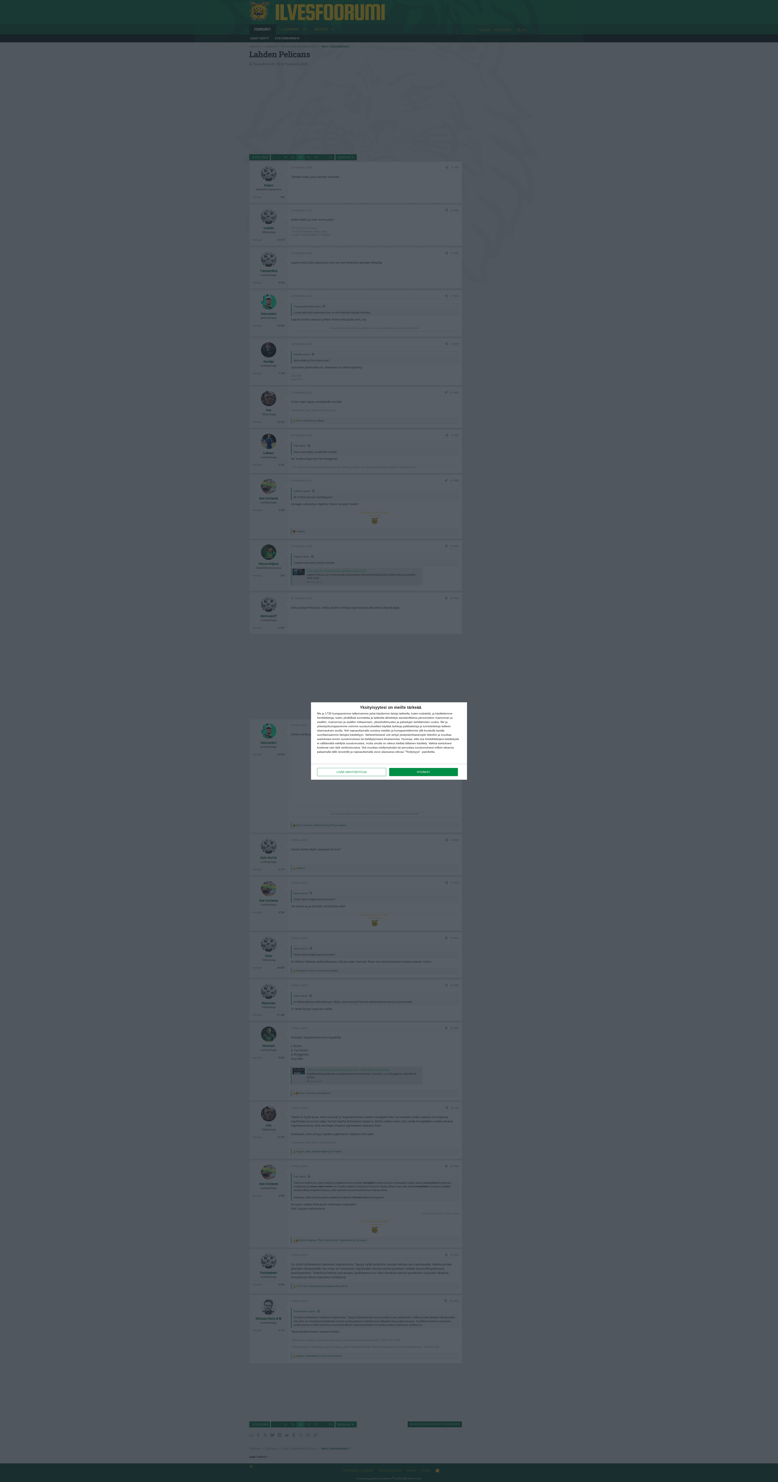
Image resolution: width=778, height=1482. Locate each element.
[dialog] (389, 741)
